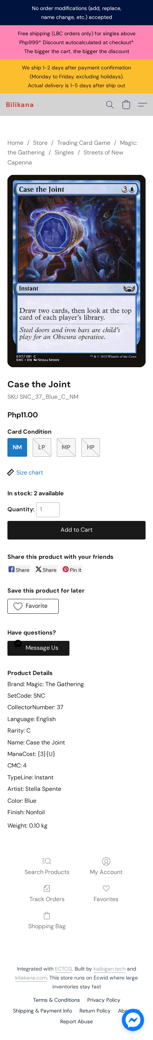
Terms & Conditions (56, 1000)
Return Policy (95, 1010)
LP (41, 447)
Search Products (47, 872)
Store (40, 143)
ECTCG (63, 968)
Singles (64, 152)
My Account (106, 872)
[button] (20, 105)
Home (15, 143)
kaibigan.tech (110, 968)
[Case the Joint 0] (76, 271)
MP (66, 447)
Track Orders (47, 899)
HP (91, 447)
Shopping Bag (47, 926)
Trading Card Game (83, 143)
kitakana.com (31, 977)
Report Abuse (76, 1021)
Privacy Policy (103, 1000)
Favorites (106, 899)
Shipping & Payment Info (42, 1010)
